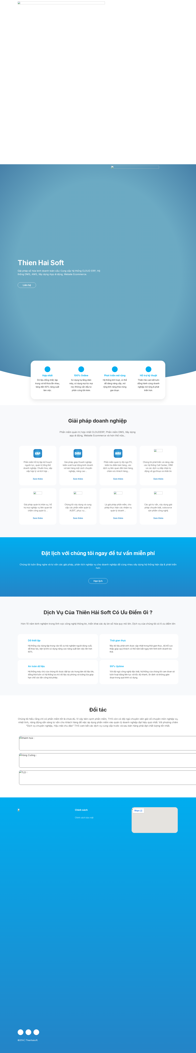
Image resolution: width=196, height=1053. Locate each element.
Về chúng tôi (90, 89)
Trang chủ (74, 89)
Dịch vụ (105, 89)
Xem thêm (38, 479)
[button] (27, 285)
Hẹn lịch (168, 89)
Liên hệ (144, 89)
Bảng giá (120, 89)
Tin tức (132, 89)
